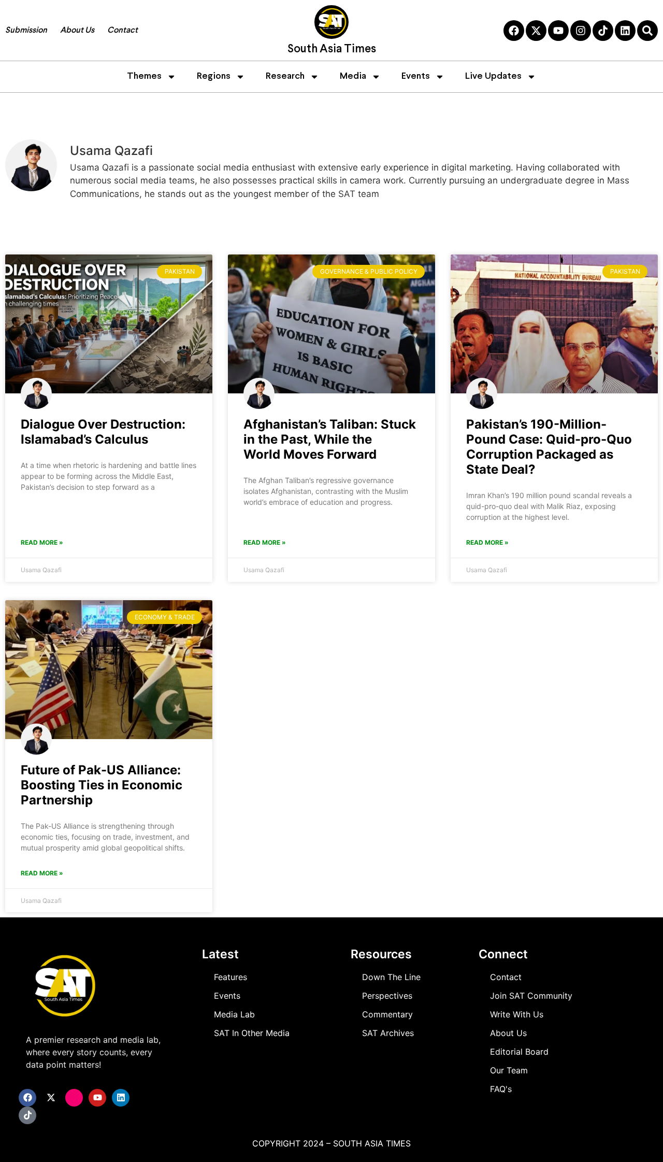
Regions (213, 76)
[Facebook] (513, 30)
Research (285, 76)
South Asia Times (331, 49)
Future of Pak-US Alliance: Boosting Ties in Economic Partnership (101, 784)
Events (415, 76)
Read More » (42, 542)
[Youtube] (558, 30)
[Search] (647, 30)
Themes (144, 76)
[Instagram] (580, 30)
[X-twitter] (536, 30)
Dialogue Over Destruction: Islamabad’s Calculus (103, 432)
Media (353, 76)
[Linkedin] (625, 30)
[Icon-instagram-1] (74, 1098)
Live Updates (493, 76)
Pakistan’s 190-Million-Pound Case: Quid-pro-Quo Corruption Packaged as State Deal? (549, 447)
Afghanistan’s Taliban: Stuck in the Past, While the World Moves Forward (329, 439)
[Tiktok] (603, 30)
